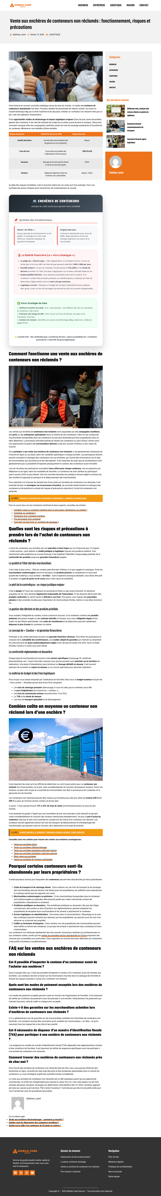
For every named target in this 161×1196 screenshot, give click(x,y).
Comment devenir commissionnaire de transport (135, 127)
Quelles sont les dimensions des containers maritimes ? (34, 1122)
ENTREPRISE (99, 5)
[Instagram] (26, 1172)
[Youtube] (32, 1172)
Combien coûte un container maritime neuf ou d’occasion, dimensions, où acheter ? (50, 510)
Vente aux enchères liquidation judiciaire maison (35, 850)
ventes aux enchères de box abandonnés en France (64, 935)
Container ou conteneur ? (25, 513)
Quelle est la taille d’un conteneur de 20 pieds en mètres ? (35, 1125)
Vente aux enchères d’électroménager (30, 847)
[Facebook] (15, 1172)
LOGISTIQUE (116, 5)
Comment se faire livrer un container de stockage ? (36, 522)
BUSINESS (83, 5)
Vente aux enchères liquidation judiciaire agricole (35, 853)
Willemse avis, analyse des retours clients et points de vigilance (138, 112)
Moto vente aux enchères (25, 856)
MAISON (130, 5)
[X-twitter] (21, 1172)
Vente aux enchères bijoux (25, 844)
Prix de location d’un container (27, 519)
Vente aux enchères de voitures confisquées (33, 859)
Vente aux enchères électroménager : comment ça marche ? (36, 1119)
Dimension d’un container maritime (29, 516)
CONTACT (143, 5)
